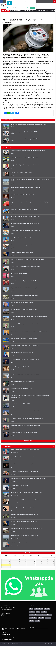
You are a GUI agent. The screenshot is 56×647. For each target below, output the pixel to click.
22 (47, 563)
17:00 (13, 219)
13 (34, 561)
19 (25, 563)
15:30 (13, 283)
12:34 (13, 435)
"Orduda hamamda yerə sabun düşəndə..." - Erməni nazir (24, 245)
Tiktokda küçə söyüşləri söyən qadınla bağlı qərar (22, 507)
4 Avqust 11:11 (15, 474)
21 (41, 563)
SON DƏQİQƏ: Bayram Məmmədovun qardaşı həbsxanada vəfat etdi (27, 418)
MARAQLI (48, 617)
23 (53, 563)
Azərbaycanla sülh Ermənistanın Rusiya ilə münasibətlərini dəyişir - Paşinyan (29, 331)
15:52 (13, 262)
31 (9, 567)
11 (19, 561)
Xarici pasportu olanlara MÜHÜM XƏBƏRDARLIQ (22, 381)
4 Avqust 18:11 (15, 517)
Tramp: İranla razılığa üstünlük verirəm (19, 485)
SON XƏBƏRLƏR (6, 147)
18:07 (13, 184)
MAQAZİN (47, 608)
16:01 (13, 248)
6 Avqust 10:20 (15, 488)
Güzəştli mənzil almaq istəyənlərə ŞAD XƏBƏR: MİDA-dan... (25, 374)
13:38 (13, 369)
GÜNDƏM (32, 620)
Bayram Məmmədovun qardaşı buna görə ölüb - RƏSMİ (24, 281)
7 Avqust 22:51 (15, 467)
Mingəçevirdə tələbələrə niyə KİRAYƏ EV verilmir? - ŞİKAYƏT (25, 288)
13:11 (13, 391)
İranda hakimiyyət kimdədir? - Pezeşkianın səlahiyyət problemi (25, 500)
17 (9, 563)
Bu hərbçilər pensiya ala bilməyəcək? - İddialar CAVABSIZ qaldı (25, 216)
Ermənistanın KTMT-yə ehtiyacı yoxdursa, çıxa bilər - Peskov (25, 324)
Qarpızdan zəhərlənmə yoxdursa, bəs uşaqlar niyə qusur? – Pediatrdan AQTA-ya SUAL (31, 202)
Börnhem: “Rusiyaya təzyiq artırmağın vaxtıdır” (35, 10)
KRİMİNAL (32, 611)
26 (25, 565)
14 (41, 561)
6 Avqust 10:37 (15, 524)
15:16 (13, 298)
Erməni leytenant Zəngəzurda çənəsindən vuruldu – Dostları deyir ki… (27, 187)
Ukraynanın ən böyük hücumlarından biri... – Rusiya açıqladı (24, 535)
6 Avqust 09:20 (15, 545)
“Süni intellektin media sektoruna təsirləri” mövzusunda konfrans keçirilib (28, 150)
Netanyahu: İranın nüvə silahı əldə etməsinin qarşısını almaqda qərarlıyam (28, 478)
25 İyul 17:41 (14, 510)
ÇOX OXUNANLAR (6, 446)
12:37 (13, 428)
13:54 (13, 355)
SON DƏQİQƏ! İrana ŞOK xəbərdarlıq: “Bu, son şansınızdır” (24, 471)
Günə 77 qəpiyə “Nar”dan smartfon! (19, 273)
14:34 (13, 326)
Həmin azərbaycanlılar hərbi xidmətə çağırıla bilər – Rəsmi (24, 295)
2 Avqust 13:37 (15, 538)
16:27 (13, 240)
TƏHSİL (38, 611)
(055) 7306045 (6, 634)
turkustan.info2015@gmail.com (11, 637)
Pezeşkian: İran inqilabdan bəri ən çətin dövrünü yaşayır (24, 521)
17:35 (13, 204)
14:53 (13, 312)
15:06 (13, 305)
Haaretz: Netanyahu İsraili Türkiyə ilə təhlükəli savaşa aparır (25, 359)
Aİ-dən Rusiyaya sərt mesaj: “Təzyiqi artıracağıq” (22, 302)
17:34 (13, 212)
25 (19, 565)
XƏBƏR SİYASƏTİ (39, 608)
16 (53, 561)
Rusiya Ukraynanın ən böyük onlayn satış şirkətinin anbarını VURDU (26, 492)
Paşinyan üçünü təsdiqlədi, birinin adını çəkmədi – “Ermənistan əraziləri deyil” (29, 316)
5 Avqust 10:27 (15, 452)
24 (9, 565)
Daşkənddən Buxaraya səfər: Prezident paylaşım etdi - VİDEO (25, 266)
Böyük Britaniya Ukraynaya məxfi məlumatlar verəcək (23, 237)
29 (47, 565)
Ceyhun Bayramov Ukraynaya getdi (19, 543)
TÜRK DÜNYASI (33, 617)
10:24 (13, 140)
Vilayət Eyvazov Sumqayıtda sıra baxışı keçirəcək (22, 194)
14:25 (13, 334)
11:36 (13, 126)
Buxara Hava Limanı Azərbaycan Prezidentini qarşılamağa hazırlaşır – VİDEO (29, 124)
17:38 (13, 197)
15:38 (13, 276)
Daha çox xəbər (28, 440)
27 (34, 565)
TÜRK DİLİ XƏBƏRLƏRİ (46, 614)
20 (34, 563)
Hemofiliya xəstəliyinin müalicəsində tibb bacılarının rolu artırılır (25, 425)
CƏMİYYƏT (44, 611)
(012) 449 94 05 (6, 632)
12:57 (13, 400)
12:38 (13, 421)
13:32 (13, 377)
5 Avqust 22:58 (15, 481)
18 (19, 563)
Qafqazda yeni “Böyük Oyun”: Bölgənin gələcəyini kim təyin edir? (26, 230)
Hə (32, 7)
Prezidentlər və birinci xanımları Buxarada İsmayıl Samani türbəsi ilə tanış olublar (30, 411)
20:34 (13, 153)
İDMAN (31, 608)
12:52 (13, 406)
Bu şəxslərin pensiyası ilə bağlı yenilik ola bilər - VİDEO (24, 131)
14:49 (13, 319)
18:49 (13, 175)
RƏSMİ (37, 620)
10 (9, 561)
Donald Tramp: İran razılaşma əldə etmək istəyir (22, 464)
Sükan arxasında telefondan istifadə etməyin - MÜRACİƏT (24, 139)
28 (41, 565)
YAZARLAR (41, 617)
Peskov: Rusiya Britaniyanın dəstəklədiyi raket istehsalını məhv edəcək (27, 259)
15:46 (13, 269)
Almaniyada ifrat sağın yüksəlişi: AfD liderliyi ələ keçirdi (24, 209)
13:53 (13, 362)
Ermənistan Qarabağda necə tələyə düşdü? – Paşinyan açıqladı (25, 345)
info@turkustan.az (8, 639)
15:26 (13, 291)
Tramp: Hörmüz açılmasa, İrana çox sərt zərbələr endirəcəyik (25, 449)
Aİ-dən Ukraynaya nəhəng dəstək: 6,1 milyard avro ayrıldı (24, 338)
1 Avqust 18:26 (15, 495)
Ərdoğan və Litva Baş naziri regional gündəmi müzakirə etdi (25, 165)
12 (25, 561)
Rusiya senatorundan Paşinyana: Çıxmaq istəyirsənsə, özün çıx (25, 223)
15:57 (13, 255)
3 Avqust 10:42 (15, 459)
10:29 (13, 133)
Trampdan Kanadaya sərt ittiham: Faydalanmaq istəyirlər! (24, 432)
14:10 (13, 341)
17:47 (13, 190)
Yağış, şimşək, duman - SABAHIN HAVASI (20, 403)
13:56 (13, 348)
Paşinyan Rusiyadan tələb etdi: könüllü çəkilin (21, 388)
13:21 (13, 384)
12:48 (13, 414)
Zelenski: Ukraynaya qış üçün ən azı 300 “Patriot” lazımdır (24, 157)
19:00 (13, 168)
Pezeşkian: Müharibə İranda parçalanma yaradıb (22, 252)
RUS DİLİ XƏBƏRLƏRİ (34, 614)
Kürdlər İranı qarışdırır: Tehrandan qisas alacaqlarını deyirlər (24, 514)
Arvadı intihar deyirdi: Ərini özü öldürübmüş (21, 367)
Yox (28, 7)
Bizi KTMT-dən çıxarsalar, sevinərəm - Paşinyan (22, 352)
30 (53, 565)
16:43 (13, 226)
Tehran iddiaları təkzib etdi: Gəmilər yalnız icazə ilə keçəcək (25, 456)
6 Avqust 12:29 (15, 502)
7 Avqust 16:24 (15, 531)
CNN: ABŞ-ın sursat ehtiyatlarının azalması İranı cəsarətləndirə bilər (26, 528)
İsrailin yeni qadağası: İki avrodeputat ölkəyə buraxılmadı (24, 309)
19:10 (13, 160)
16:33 (13, 233)
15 (47, 561)
